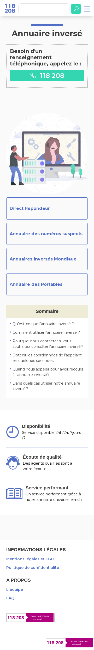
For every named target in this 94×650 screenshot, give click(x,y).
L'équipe (14, 589)
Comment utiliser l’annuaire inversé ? (46, 332)
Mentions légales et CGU (30, 559)
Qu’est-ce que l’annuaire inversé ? (43, 323)
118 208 (51, 75)
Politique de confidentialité (32, 567)
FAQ (10, 598)
